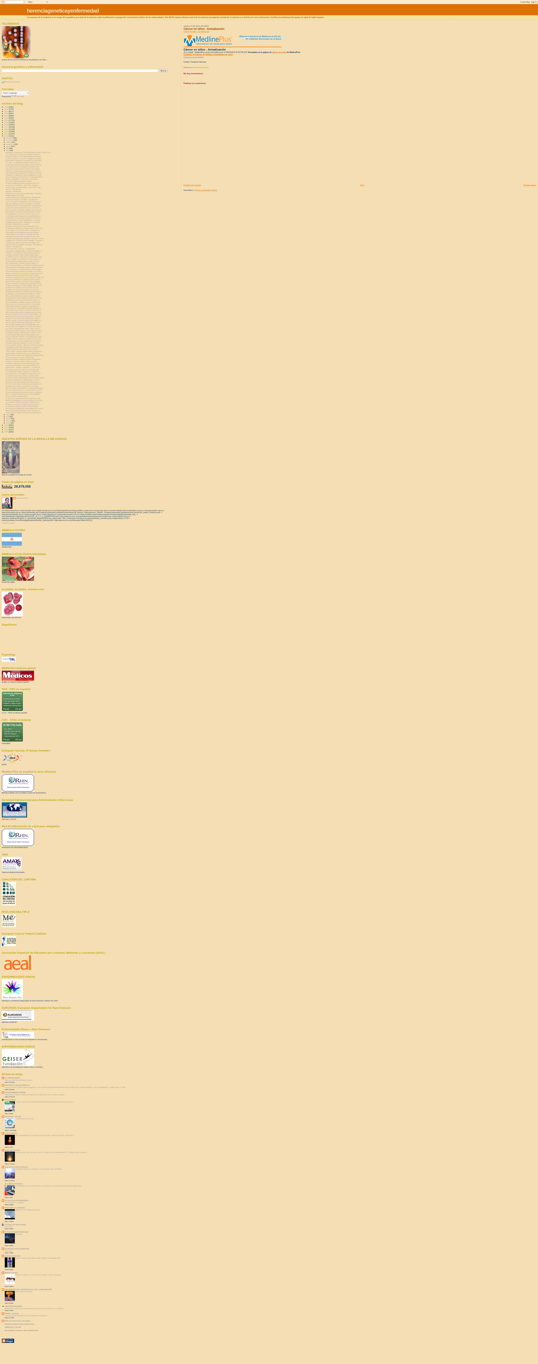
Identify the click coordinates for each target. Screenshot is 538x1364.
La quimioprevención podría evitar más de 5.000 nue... (24, 165)
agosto (8, 146)
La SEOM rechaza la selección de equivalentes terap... (24, 257)
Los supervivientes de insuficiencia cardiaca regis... (23, 167)
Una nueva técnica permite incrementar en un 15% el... (24, 271)
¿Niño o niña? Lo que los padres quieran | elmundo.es (24, 351)
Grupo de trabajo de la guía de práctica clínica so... (23, 183)
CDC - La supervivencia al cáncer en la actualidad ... (23, 394)
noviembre (10, 140)
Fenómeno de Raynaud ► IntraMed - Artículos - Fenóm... (25, 238)
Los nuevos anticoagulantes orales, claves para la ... (23, 328)
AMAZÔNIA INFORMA (13, 1306)
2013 (6, 136)
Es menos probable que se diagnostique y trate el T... (24, 380)
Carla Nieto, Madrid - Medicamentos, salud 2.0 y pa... (24, 333)
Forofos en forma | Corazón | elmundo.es (20, 357)
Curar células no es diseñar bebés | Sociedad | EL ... (23, 230)
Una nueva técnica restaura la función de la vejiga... (23, 169)
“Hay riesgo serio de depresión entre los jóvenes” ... (23, 232)
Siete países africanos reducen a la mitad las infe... (23, 369)
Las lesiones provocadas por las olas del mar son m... (24, 310)
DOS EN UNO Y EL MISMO (14, 1203)
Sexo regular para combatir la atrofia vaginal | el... (22, 263)
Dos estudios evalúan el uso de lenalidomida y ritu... (23, 324)
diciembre (9, 138)
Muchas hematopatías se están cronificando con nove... (25, 400)
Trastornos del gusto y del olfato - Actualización (22, 199)
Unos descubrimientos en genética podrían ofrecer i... (24, 279)
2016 (6, 129)
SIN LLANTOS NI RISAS (24, 1292)
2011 (6, 427)
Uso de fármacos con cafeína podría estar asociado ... (24, 269)
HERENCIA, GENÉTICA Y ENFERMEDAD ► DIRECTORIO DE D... (29, 152)
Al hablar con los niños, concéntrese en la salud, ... (23, 386)
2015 (6, 131)
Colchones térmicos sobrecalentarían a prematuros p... (24, 206)
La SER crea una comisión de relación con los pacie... (24, 339)
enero (8, 423)
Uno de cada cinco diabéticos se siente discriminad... (24, 326)
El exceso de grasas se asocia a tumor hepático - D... (24, 314)
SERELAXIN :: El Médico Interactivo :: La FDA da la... (23, 367)
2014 (6, 134)
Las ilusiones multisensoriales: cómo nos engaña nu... (24, 251)
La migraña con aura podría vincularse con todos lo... (24, 218)
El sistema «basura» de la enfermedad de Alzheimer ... (24, 156)
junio (8, 150)
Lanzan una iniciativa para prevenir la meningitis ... (23, 349)
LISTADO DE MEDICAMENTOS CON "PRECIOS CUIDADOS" (26, 1316)
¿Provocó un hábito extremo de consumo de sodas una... (25, 277)
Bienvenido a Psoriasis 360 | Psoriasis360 (21, 1330)
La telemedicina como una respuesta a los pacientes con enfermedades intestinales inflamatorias (48, 1186)
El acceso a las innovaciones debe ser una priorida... (23, 304)
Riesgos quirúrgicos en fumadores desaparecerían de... (25, 273)
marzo (8, 419)
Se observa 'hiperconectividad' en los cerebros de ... (23, 208)
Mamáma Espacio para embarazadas (19, 1324)
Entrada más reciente (192, 185)
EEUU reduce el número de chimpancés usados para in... (25, 355)
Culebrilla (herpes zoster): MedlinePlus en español (23, 222)
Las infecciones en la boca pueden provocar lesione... (24, 341)
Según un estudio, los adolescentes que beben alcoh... (24, 283)
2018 (6, 125)
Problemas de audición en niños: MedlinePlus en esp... (24, 175)
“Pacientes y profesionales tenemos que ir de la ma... (24, 171)
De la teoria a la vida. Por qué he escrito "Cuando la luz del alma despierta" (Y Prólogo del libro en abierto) (51, 1152)
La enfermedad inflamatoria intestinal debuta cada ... (23, 335)
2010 (6, 430)
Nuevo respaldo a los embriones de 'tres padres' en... (24, 259)
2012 (6, 425)
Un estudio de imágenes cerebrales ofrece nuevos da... (24, 228)
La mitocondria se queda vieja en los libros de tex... (23, 261)
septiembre (10, 144)
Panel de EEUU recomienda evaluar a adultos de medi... (25, 267)
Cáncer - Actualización (13, 189)
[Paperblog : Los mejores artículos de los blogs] (9, 661)
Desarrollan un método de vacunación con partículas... (24, 160)
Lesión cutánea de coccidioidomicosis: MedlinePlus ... (24, 197)
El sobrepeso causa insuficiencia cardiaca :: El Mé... (23, 294)
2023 (6, 113)
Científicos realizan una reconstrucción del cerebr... (23, 363)
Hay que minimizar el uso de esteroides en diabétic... (23, 204)
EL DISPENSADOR (12, 1078)
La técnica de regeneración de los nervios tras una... (23, 398)
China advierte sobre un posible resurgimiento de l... (23, 306)
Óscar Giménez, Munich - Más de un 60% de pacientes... (25, 345)
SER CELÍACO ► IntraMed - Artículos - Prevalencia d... (24, 245)
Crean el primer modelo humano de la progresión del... (24, 412)
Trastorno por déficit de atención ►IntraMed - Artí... (23, 242)
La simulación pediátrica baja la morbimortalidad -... (23, 406)
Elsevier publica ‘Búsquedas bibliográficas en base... (23, 322)
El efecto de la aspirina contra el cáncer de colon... (23, 287)
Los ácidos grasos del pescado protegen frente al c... (24, 154)
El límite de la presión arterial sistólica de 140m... (22, 361)
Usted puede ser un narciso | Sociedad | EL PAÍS (22, 234)
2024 (6, 111)
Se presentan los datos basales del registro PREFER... (24, 298)
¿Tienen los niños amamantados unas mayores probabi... (25, 378)
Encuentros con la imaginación (17, 1249)
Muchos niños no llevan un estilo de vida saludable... (23, 281)
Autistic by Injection (12, 1256)
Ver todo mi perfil (8, 523)
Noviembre (8, 1227)
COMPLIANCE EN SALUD (25, 1119)
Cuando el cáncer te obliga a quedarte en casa (208, 54)
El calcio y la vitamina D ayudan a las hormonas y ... (23, 404)
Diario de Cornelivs (12, 1150)
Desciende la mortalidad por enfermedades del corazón (24, 408)
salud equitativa (22, 498)
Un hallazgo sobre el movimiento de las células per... (23, 300)
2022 (6, 116)
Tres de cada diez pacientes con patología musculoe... (24, 337)
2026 (6, 107)
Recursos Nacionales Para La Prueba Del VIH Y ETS (24, 390)
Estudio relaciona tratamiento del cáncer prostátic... (23, 275)
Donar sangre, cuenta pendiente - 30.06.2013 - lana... (24, 187)
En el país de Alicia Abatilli (15, 1224)
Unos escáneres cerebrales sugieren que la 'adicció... (24, 210)
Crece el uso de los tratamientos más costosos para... (24, 201)
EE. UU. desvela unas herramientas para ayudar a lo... (24, 384)
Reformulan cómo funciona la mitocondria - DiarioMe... (24, 193)
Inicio (362, 185)
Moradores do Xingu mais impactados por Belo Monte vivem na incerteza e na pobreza (34, 1308)
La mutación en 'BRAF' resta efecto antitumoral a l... (23, 402)
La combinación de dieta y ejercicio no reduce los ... (23, 371)
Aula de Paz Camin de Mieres (16, 1167)
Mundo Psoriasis (11, 1273)
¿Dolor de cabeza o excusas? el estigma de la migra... (24, 158)
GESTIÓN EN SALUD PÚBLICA (17, 1085)
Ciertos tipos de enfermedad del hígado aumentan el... (24, 308)
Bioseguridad (10, 1100)
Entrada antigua (529, 185)
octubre (9, 142)
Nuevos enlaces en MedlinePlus (16, 396)
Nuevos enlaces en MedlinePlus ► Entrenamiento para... (25, 388)
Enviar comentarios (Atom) (206, 190)
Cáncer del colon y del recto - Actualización (20, 249)
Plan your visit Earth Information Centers (18, 1080)
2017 (6, 127)
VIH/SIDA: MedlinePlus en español (17, 224)
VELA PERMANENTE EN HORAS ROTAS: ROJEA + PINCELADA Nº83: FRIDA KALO (45, 1135)
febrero (8, 421)
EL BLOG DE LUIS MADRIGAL (17, 1200)
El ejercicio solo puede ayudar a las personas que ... (23, 382)
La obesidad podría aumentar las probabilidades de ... (24, 216)
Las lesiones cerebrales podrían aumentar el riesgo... (24, 212)
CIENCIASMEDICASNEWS (15, 1092)
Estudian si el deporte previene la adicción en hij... (22, 226)
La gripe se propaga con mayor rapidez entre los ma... (24, 285)
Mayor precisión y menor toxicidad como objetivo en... (24, 320)
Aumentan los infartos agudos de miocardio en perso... (24, 331)
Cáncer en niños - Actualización (196, 32)
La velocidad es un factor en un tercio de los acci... (23, 214)
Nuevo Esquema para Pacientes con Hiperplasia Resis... (25, 177)
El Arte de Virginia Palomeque (16, 1232)
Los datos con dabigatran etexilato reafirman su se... (23, 163)
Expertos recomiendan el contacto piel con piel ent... (23, 253)
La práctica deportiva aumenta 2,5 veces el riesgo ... (23, 343)
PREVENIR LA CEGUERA (15, 1208)
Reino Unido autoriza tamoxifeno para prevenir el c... (23, 410)
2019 (6, 122)
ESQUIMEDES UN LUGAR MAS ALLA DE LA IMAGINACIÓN (28, 1289)
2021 (6, 118)
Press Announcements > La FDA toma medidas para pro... (25, 265)
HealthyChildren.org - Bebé (15, 195)
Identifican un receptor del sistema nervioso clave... (23, 290)
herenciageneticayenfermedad (63, 11)
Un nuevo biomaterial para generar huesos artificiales (24, 392)
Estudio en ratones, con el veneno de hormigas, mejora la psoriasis (38, 1275)
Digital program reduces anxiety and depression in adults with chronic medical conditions (35, 1095)
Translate (20, 97)
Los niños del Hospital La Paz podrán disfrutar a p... (23, 365)
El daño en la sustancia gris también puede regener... (23, 318)
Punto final (8, 1251)
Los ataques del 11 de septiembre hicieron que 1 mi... (24, 374)
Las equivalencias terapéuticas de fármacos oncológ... (24, 173)
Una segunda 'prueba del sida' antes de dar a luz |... (23, 236)
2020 (6, 120)
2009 (6, 432)
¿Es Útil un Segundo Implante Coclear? (19, 181)
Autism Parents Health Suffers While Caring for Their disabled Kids (38, 1258)
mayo (8, 415)
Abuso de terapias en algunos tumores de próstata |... (24, 359)
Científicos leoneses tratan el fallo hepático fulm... (22, 255)
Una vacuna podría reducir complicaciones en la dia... (24, 312)
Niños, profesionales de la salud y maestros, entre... (23, 296)
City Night (19, 1234)
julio (7, 148)
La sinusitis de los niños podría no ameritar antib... (23, 376)
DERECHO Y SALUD (13, 1116)
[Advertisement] (205, 164)
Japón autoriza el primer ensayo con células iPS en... (24, 353)
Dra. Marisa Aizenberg (14, 1184)
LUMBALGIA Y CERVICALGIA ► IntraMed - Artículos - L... (25, 240)
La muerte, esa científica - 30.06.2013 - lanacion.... (23, 185)
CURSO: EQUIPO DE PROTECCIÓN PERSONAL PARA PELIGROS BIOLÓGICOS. (44, 1102)
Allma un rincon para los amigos (17, 1321)
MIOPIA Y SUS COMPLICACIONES (28, 1210)
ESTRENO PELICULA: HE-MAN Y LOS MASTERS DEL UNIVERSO (39, 1169)
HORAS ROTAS (11, 1133)
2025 (6, 109)
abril (7, 417)
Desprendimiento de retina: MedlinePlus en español (23, 220)
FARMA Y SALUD (12, 1313)
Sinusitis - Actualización (13, 191)
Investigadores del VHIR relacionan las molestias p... (23, 347)
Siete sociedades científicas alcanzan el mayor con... (24, 302)
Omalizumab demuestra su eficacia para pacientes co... (24, 292)
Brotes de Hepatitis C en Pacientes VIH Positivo (22, 179)
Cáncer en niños (279, 52)
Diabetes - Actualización (14, 247)
